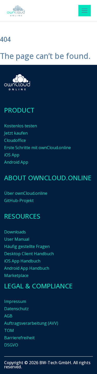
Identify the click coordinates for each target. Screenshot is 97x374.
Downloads (15, 232)
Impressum (15, 301)
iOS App (11, 155)
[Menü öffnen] (84, 10)
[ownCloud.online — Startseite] (16, 10)
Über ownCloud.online (25, 193)
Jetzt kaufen (16, 133)
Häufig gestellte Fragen (27, 246)
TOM (9, 330)
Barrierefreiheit (19, 338)
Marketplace (16, 275)
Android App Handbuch (26, 268)
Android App (16, 162)
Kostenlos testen (20, 126)
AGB (8, 316)
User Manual (16, 239)
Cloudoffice (15, 140)
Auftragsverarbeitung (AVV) (31, 323)
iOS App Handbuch (22, 261)
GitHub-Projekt (19, 200)
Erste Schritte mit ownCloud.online (37, 147)
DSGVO (11, 345)
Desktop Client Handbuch (29, 254)
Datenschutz (16, 308)
